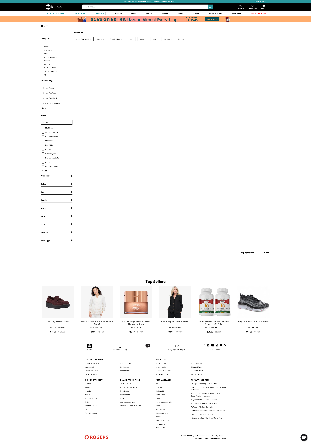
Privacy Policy (201, 68)
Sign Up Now (208, 51)
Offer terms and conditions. (202, 66)
